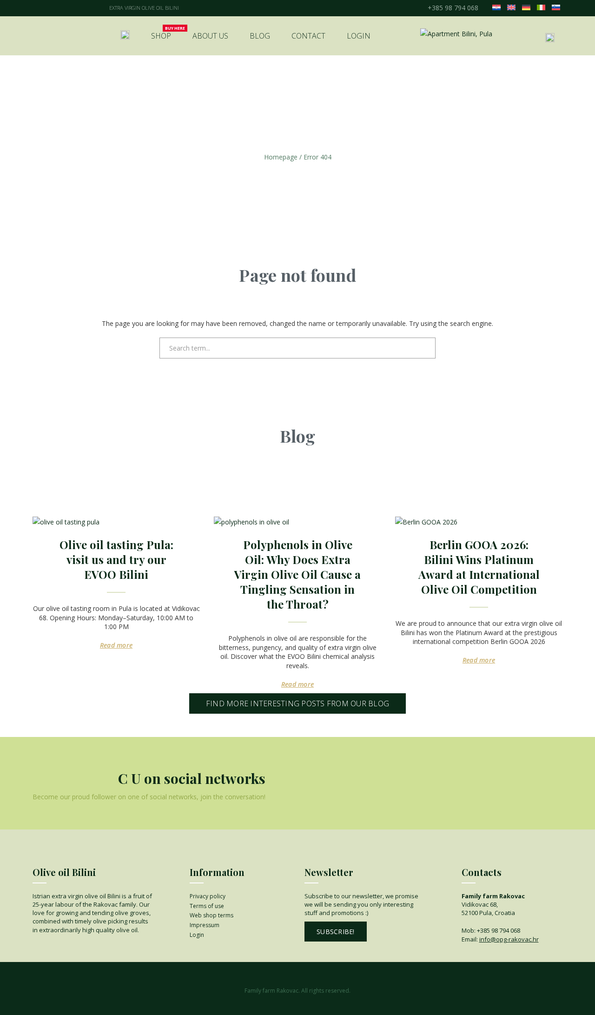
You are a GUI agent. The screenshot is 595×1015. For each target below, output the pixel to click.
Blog (260, 36)
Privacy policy (207, 896)
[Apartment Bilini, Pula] (456, 34)
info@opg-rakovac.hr (509, 939)
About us (210, 36)
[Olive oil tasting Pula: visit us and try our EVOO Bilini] (116, 522)
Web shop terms (211, 915)
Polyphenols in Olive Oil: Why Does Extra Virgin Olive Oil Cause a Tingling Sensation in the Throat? (297, 574)
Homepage (281, 157)
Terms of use (207, 906)
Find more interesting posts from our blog (297, 703)
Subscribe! (336, 931)
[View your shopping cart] (527, 37)
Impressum (204, 925)
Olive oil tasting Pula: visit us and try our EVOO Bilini (116, 559)
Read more (116, 645)
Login (358, 36)
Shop (161, 36)
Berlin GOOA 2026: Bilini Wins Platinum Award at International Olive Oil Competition (479, 567)
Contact (308, 36)
